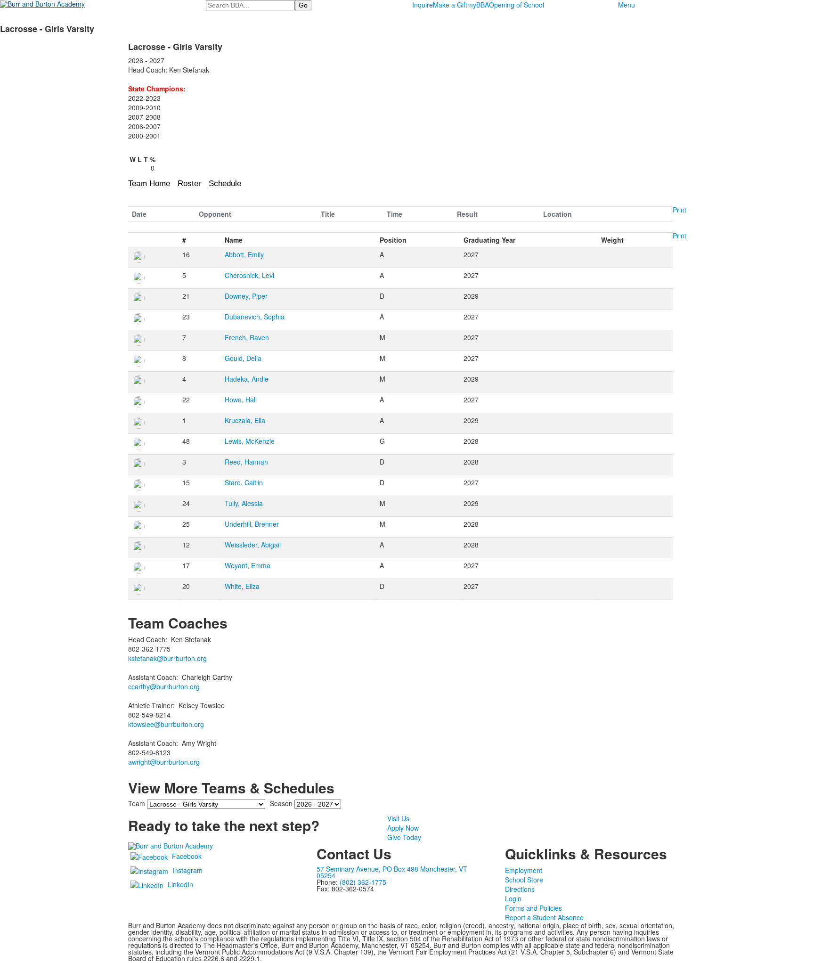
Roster (189, 183)
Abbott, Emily (244, 254)
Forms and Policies (533, 908)
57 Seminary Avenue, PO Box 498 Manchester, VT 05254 (392, 872)
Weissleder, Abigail (253, 544)
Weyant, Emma (247, 565)
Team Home (149, 183)
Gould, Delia (243, 358)
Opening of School (516, 4)
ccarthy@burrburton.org (164, 686)
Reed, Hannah (246, 461)
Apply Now (403, 827)
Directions (520, 889)
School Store (524, 879)
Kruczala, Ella (245, 420)
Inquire (422, 4)
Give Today (404, 837)
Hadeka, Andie (247, 379)
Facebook (187, 856)
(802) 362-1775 (363, 882)
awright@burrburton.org (164, 762)
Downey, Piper (246, 296)
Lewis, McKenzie (250, 441)
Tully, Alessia (244, 503)
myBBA (478, 4)
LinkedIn (180, 884)
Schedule (225, 183)
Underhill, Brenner (252, 524)
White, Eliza (242, 586)
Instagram (187, 870)
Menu (626, 4)
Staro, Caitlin (244, 482)
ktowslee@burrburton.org (166, 724)
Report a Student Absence (544, 917)
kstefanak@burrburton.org (167, 658)
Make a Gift (450, 4)
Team (136, 803)
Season (281, 803)
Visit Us (398, 818)
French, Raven (247, 337)
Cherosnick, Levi (249, 275)
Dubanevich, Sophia (255, 316)
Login (513, 898)
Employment (523, 870)
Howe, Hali (241, 399)
